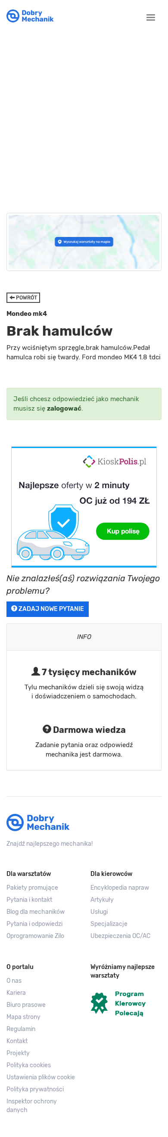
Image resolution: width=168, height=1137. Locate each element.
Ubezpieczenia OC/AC (120, 936)
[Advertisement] (84, 116)
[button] (42, 1077)
